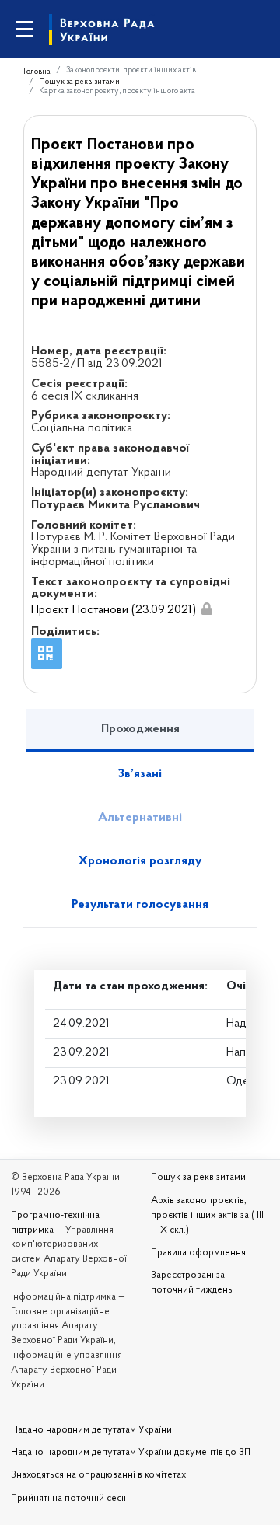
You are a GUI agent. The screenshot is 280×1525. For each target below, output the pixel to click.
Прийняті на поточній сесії (68, 1498)
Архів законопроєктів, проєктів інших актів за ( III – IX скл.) (207, 1215)
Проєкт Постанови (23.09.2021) (113, 610)
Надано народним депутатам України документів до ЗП (130, 1452)
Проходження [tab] (140, 729)
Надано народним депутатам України (91, 1430)
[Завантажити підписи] (207, 609)
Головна (37, 72)
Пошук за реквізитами (79, 82)
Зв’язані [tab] (140, 774)
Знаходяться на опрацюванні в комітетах (98, 1475)
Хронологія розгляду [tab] (140, 861)
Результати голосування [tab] (140, 905)
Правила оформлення (198, 1253)
